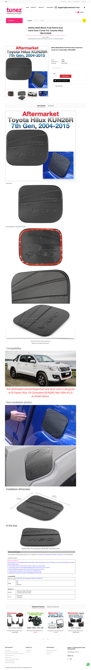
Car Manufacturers (9, 655)
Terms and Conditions (52, 650)
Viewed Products (53, 607)
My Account (63, 1)
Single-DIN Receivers (10, 661)
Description (41, 106)
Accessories (8, 657)
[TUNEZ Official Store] (14, 15)
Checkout (84, 1)
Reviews (51, 106)
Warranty (49, 653)
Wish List (69, 1)
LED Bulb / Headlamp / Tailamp (12, 659)
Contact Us (28, 652)
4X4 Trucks (7, 650)
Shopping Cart (76, 1)
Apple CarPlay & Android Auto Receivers (14, 653)
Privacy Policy (50, 652)
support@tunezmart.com (69, 7)
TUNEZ (47, 37)
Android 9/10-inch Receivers (11, 652)
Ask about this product (62, 80)
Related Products (38, 607)
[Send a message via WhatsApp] (88, 664)
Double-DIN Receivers (10, 662)
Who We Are (29, 650)
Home (43, 37)
